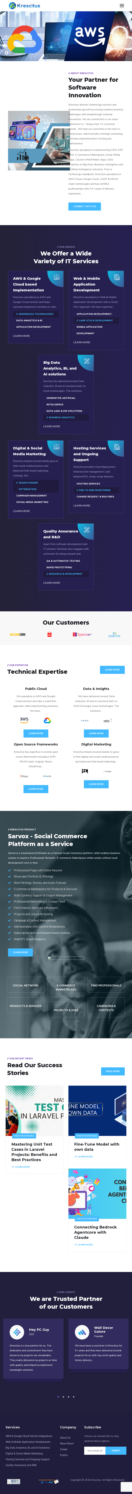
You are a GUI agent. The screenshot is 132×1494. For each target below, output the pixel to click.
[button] (112, 52)
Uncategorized (24, 1136)
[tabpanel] (33, 1352)
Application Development (33, 327)
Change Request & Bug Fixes (95, 496)
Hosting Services (88, 483)
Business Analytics (62, 417)
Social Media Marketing (32, 502)
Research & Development (66, 573)
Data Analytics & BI (29, 320)
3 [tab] (69, 1397)
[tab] (6, 53)
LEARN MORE (21, 336)
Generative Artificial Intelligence (61, 401)
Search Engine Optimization (28, 486)
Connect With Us (84, 206)
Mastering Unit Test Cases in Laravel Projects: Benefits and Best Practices (34, 1152)
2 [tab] (63, 1397)
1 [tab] (58, 1397)
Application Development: (94, 314)
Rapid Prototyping (59, 567)
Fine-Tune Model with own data (96, 1147)
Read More (113, 1071)
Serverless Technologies (36, 314)
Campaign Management (31, 495)
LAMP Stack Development (96, 320)
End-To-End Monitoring (95, 490)
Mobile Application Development (89, 330)
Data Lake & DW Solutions (64, 411)
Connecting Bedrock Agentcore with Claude (95, 1232)
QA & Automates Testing (63, 561)
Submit (116, 1450)
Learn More (112, 669)
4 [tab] (74, 1397)
